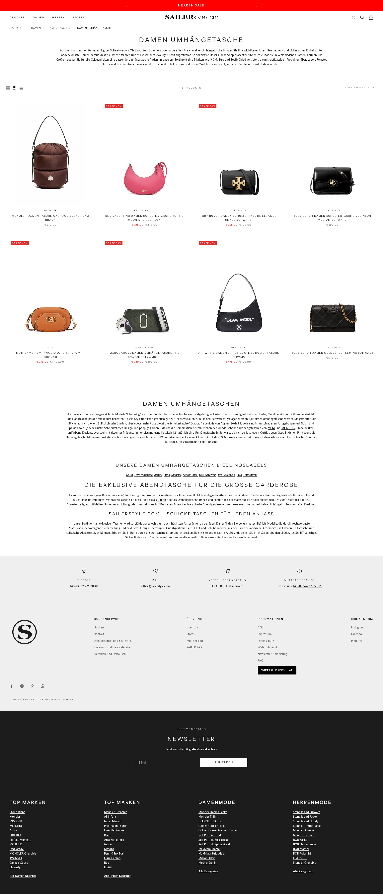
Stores (78, 17)
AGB (261, 627)
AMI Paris (110, 816)
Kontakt (99, 634)
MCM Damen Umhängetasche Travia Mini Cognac (50, 354)
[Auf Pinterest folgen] (32, 686)
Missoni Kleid (206, 858)
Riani (107, 835)
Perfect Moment (20, 839)
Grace (108, 844)
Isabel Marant (113, 821)
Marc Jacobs (144, 347)
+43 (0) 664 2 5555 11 (307, 586)
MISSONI (16, 821)
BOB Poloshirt (302, 853)
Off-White (238, 347)
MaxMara (16, 825)
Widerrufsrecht (267, 647)
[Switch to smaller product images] (14, 87)
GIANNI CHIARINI (210, 821)
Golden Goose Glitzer (212, 825)
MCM (50, 347)
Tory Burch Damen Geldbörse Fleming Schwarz (332, 352)
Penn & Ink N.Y (114, 853)
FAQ (261, 660)
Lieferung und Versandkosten (113, 647)
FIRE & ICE (300, 858)
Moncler (50, 210)
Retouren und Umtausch (110, 654)
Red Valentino (144, 210)
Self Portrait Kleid (209, 835)
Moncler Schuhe (303, 830)
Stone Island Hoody (305, 821)
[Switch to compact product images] (21, 87)
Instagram (357, 627)
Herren (58, 17)
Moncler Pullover (304, 835)
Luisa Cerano (112, 858)
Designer (17, 17)
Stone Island (17, 812)
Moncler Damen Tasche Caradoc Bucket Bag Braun (50, 217)
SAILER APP (194, 647)
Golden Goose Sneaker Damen (218, 830)
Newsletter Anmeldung (272, 654)
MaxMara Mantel (209, 849)
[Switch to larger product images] (8, 87)
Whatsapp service (299, 580)
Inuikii (108, 867)
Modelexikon (195, 640)
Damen (38, 17)
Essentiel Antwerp (115, 830)
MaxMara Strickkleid (211, 853)
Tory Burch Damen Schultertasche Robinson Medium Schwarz (332, 217)
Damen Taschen (59, 28)
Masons (109, 849)
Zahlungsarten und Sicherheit (113, 640)
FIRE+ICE (16, 835)
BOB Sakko (300, 839)
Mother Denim (207, 862)
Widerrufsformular (277, 670)
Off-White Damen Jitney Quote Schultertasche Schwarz (238, 354)
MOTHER (16, 844)
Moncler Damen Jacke (212, 812)
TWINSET (16, 858)
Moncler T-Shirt (208, 816)
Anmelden (223, 762)
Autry (13, 830)
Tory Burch (238, 210)
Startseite (16, 28)
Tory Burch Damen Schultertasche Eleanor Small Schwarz (238, 217)
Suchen (99, 627)
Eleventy (15, 867)
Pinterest (356, 640)
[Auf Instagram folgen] (22, 686)
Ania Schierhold (114, 839)
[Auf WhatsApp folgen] (43, 686)
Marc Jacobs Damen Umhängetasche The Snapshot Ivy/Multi (145, 354)
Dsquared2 (17, 849)
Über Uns (192, 627)
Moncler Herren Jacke (307, 825)
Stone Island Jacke (305, 816)
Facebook (357, 634)
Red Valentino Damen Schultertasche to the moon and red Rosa (144, 217)
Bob (106, 862)
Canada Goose (19, 862)
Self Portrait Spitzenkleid (214, 844)
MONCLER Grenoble (23, 853)
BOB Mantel (301, 849)
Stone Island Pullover (306, 812)
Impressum (265, 634)
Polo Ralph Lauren (115, 825)
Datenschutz (266, 640)
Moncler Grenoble (115, 812)
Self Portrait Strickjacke (213, 839)
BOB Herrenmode (304, 844)
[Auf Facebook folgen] (12, 686)
